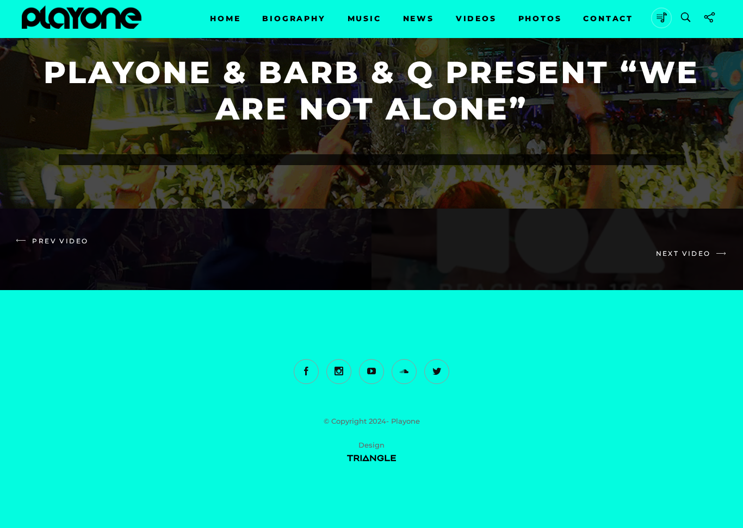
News (418, 18)
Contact (608, 18)
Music (364, 18)
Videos (476, 18)
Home (225, 18)
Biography (293, 18)
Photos (540, 18)
